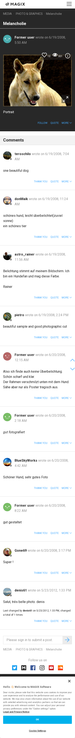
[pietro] (7, 316)
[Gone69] (7, 552)
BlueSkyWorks (26, 460)
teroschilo (23, 154)
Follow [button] (43, 123)
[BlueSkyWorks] (7, 462)
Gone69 (21, 551)
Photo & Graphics (29, 13)
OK (37, 719)
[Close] (69, 681)
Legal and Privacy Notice (16, 711)
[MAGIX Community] (15, 4)
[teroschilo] (7, 155)
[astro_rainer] (7, 256)
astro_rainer (25, 254)
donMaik (22, 199)
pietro (20, 315)
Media (7, 13)
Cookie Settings (37, 730)
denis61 (21, 590)
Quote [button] (54, 123)
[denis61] (7, 592)
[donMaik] (7, 200)
